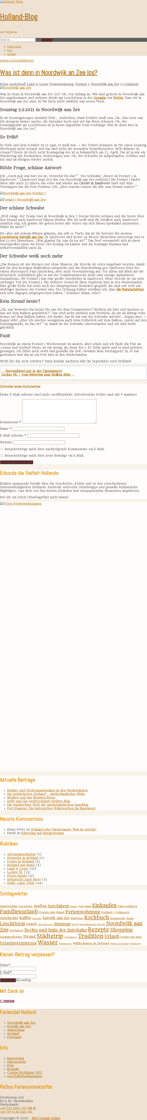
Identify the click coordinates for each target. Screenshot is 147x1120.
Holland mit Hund (21, 865)
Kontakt (11, 54)
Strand (29, 936)
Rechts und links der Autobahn (55, 929)
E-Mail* (6, 972)
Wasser (48, 942)
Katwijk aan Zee (56, 918)
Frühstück (122, 912)
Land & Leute (37, 84)
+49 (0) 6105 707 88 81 (18, 1108)
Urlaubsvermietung (18, 943)
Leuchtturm (12, 923)
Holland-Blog (19, 17)
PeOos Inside (14, 46)
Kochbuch (96, 917)
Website (6, 442)
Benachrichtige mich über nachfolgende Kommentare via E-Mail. (55, 449)
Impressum (15, 1058)
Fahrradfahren (127, 906)
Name (6, 428)
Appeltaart (25, 906)
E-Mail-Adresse (13, 435)
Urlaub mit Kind (131, 937)
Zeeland (13, 1033)
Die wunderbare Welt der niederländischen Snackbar (48, 805)
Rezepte (98, 929)
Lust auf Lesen (45, 924)
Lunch (31, 924)
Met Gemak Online (46, 1118)
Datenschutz (16, 1062)
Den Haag (85, 906)
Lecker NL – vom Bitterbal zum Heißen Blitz (38, 374)
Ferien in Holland (20, 861)
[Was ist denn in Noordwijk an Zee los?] (15, 88)
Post (9, 50)
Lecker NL (15, 872)
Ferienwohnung (61, 84)
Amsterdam (8, 906)
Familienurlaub (19, 911)
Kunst (130, 918)
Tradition (90, 936)
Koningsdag (117, 918)
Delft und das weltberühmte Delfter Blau (38, 801)
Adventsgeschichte (21, 854)
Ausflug (40, 906)
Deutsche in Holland (22, 858)
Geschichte (9, 918)
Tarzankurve (70, 937)
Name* (5, 965)
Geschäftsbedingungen (24, 1076)
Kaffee (25, 918)
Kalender (36, 918)
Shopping (121, 929)
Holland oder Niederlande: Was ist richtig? (64, 829)
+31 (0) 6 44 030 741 (16, 1112)
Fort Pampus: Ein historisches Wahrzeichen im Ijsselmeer (51, 808)
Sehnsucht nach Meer (24, 879)
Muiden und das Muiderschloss (31, 797)
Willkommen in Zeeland (91, 943)
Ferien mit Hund (52, 912)
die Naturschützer (130, 289)
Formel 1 (82, 84)
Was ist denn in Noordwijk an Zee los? (49, 72)
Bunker (74, 906)
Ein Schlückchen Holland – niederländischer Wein (46, 794)
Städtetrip (50, 936)
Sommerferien (11, 937)
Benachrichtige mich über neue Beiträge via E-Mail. (44, 455)
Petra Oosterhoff (13, 84)
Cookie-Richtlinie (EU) (24, 1072)
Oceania (100, 98)
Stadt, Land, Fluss (21, 883)
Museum (62, 924)
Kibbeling (77, 918)
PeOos (118, 98)
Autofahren (58, 906)
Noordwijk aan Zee (105, 84)
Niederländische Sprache (92, 924)
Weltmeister (65, 943)
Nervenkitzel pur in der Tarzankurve (32, 371)
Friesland (14, 1037)
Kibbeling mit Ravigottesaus (42, 833)
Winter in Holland (119, 943)
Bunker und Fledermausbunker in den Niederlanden (47, 790)
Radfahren (16, 930)
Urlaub (112, 936)
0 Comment (129, 84)
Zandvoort (135, 943)
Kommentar (10, 422)
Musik (75, 924)
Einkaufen (104, 905)
